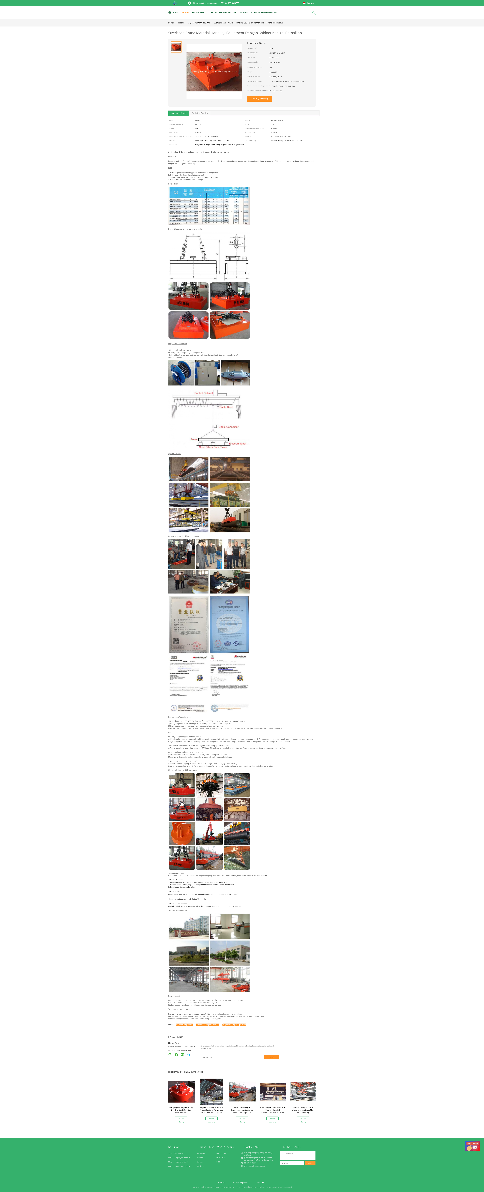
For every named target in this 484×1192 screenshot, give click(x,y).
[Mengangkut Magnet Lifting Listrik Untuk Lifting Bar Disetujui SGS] (181, 1091)
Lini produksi (221, 1153)
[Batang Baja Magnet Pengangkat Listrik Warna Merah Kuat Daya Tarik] (242, 1091)
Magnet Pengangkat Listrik (178, 1162)
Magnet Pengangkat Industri (179, 1157)
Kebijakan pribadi (240, 1182)
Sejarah (200, 1157)
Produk (185, 12)
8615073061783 (184, 1050)
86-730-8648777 (232, 3)
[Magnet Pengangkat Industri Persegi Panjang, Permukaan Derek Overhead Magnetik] (212, 1091)
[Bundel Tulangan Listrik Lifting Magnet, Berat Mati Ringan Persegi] (303, 1091)
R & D (218, 1162)
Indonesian (309, 3)
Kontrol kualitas (227, 12)
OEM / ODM (220, 1157)
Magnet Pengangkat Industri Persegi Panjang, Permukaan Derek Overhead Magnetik (211, 1110)
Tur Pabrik (212, 12)
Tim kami (200, 1166)
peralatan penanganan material (207, 1025)
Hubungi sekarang (259, 98)
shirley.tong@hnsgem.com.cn (204, 3)
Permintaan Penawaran (265, 12)
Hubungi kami (245, 12)
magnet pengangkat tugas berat (234, 1025)
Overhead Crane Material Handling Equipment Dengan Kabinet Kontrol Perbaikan (248, 23)
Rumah (176, 12)
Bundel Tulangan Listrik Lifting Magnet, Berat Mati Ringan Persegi (303, 1110)
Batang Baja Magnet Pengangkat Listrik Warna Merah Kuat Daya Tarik (242, 1110)
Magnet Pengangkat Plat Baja (179, 1166)
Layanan (200, 1162)
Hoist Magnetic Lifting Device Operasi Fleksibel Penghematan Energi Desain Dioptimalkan (272, 1111)
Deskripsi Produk (200, 113)
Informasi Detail (178, 113)
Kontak (271, 1057)
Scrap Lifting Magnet (176, 1153)
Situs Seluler (262, 1182)
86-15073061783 (189, 1046)
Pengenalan (201, 1153)
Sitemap (221, 1182)
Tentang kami (197, 12)
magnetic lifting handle (184, 1025)
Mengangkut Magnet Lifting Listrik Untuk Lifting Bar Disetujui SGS (181, 1110)
